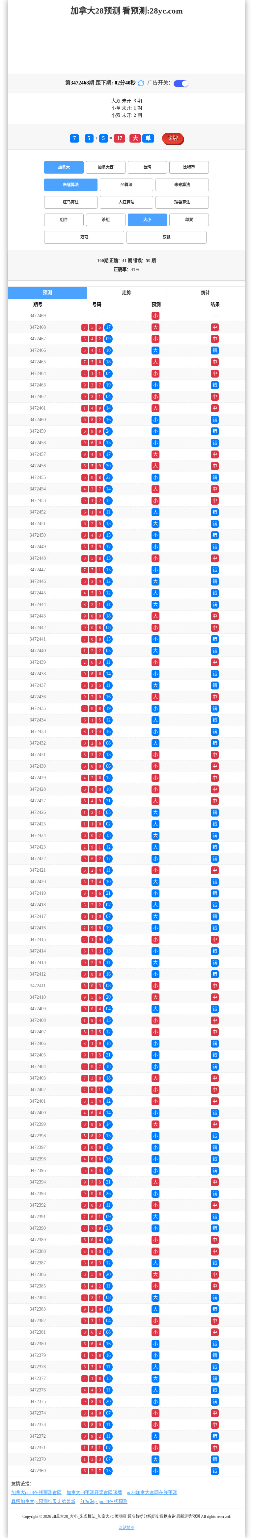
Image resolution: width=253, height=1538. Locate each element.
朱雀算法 (71, 185)
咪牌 (172, 138)
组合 (64, 219)
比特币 (189, 167)
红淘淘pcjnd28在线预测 (103, 1501)
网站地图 (126, 1527)
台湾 (147, 167)
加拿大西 (106, 167)
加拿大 (64, 167)
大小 (147, 219)
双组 (167, 237)
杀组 (106, 219)
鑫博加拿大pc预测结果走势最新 (43, 1501)
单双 (189, 219)
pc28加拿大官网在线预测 (152, 1492)
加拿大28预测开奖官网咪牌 (94, 1492)
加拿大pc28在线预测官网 (36, 1492)
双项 (84, 237)
